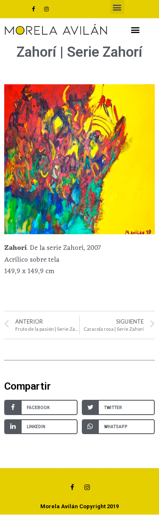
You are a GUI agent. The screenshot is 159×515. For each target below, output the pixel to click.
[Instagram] (46, 9)
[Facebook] (33, 9)
